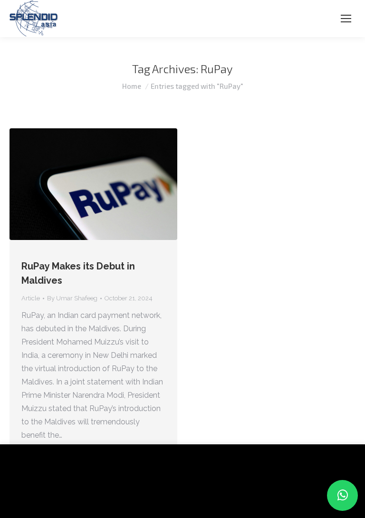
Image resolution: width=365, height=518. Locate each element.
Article (30, 298)
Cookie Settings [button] (39, 496)
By (72, 298)
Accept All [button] (91, 496)
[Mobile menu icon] (345, 18)
